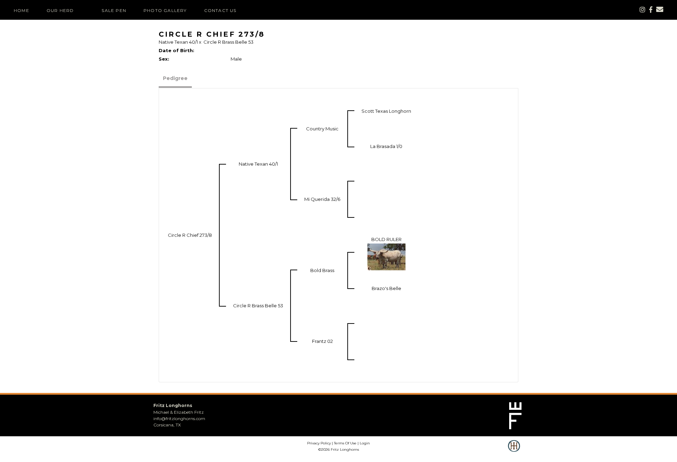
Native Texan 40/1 (178, 42)
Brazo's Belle (386, 288)
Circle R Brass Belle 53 (228, 42)
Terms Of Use (345, 443)
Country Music (322, 128)
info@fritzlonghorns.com (179, 418)
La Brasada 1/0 (386, 146)
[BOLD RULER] (386, 256)
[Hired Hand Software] (514, 450)
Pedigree (175, 78)
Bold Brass (322, 270)
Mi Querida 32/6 (322, 199)
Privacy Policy (319, 443)
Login (365, 443)
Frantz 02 (322, 341)
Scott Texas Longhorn (386, 111)
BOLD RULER (386, 239)
